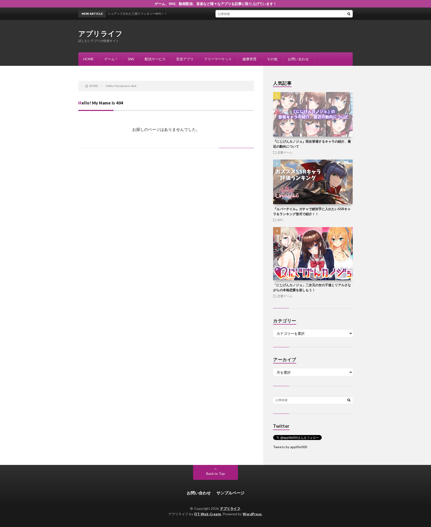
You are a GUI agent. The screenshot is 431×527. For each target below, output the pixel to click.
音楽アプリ (185, 59)
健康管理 (249, 59)
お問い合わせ (298, 59)
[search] (349, 13)
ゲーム (109, 59)
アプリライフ (100, 33)
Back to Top (215, 473)
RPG (280, 219)
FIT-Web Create (207, 514)
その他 (272, 59)
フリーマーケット (218, 59)
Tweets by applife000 (290, 447)
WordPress (252, 514)
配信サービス (155, 59)
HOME (88, 59)
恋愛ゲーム (284, 152)
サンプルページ (230, 492)
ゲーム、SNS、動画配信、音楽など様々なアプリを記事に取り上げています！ (216, 3)
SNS (131, 59)
